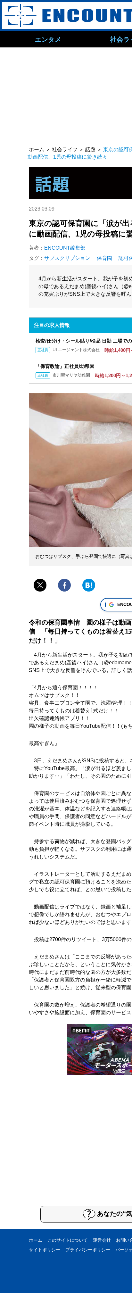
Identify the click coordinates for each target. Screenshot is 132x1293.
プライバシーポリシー (87, 1249)
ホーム (35, 1240)
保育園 (104, 258)
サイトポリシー (44, 1249)
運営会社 (102, 1240)
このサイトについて (67, 1240)
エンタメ (48, 39)
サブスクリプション (67, 258)
